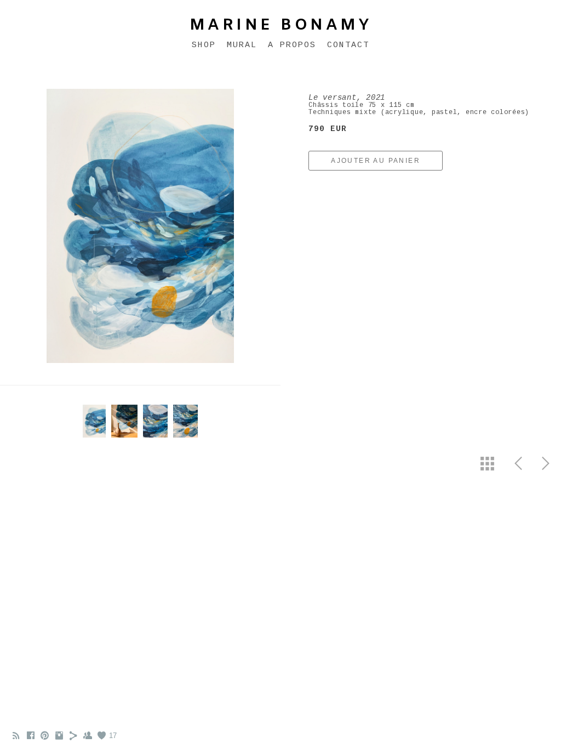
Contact (348, 45)
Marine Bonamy (281, 25)
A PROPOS (292, 45)
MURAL (242, 45)
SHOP (204, 45)
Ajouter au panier (375, 160)
